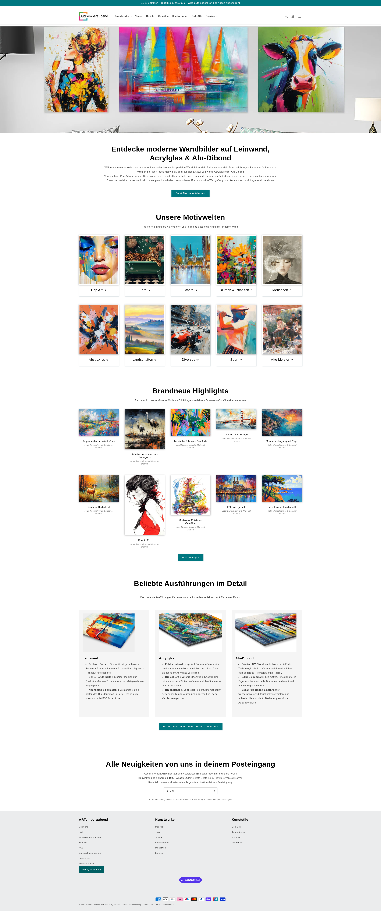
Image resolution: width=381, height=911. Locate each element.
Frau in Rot (144, 540)
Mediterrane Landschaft (282, 507)
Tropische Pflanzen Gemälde (190, 441)
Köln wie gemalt (236, 507)
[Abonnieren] (214, 790)
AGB (81, 848)
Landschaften (142, 359)
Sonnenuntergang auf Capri (282, 441)
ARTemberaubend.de (94, 905)
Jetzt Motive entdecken (190, 193)
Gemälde (236, 827)
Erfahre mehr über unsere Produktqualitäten (190, 726)
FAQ (81, 832)
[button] (123, 16)
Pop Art (97, 290)
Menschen (280, 290)
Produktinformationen (90, 837)
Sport (234, 359)
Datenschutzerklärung (193, 800)
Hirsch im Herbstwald (98, 507)
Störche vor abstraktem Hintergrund (144, 456)
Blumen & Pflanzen (234, 290)
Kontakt (83, 842)
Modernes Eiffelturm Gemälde (190, 521)
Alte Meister (280, 359)
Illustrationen (238, 832)
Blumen (159, 853)
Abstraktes (97, 359)
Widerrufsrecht (86, 863)
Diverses (188, 359)
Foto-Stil (236, 837)
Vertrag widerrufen (91, 869)
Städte (188, 290)
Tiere (143, 290)
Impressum (84, 858)
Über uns (83, 827)
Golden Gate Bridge (236, 434)
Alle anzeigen (190, 557)
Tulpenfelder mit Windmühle (99, 441)
